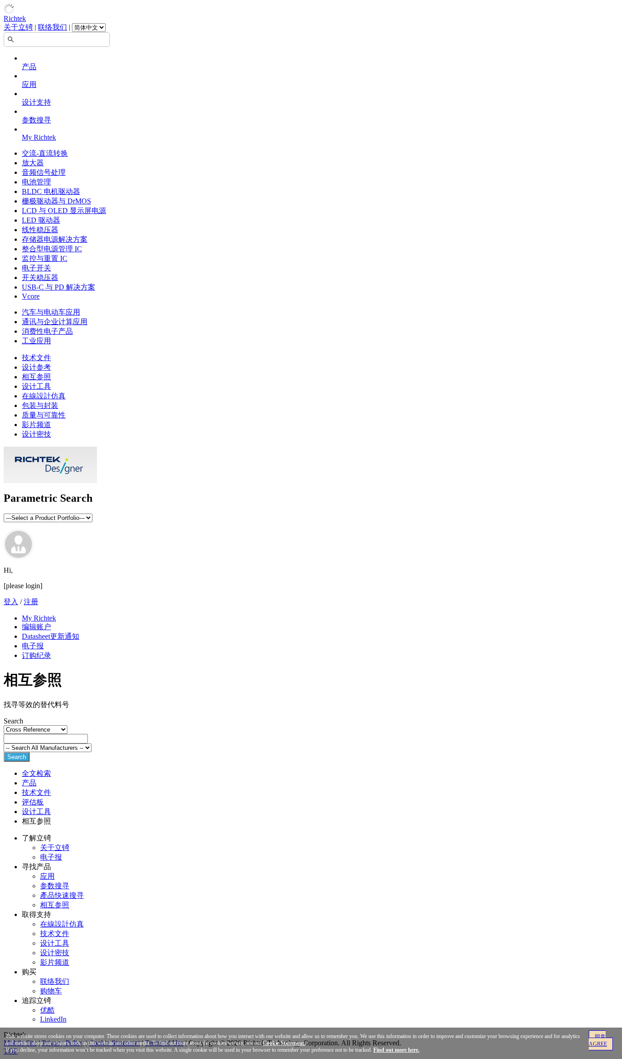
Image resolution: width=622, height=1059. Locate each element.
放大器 (33, 163)
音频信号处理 (44, 172)
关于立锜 (18, 27)
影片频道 (36, 424)
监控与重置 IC (44, 258)
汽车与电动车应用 (51, 312)
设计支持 (36, 102)
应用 (29, 84)
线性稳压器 (40, 230)
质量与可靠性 (44, 415)
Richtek (15, 18)
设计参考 (36, 367)
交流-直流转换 (45, 153)
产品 (29, 67)
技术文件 (36, 357)
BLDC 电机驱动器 (51, 191)
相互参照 (36, 377)
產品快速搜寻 (62, 895)
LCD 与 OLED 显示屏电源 (64, 210)
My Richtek (39, 137)
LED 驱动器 (41, 220)
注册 (31, 602)
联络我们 (52, 27)
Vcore (31, 296)
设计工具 (36, 386)
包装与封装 (40, 405)
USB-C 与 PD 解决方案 (58, 287)
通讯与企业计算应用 (54, 322)
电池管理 (36, 182)
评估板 (33, 802)
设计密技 (36, 434)
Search (16, 757)
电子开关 (36, 268)
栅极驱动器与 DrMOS (56, 201)
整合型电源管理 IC (52, 249)
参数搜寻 (36, 120)
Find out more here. (396, 1050)
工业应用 (36, 341)
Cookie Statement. (284, 1043)
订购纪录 (36, 655)
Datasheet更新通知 (50, 636)
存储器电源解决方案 (54, 239)
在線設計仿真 (44, 396)
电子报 (33, 646)
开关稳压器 (40, 277)
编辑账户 (36, 627)
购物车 (51, 991)
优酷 (47, 1010)
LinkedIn (53, 1019)
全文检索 (36, 773)
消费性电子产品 (47, 331)
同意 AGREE (598, 1040)
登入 (11, 602)
